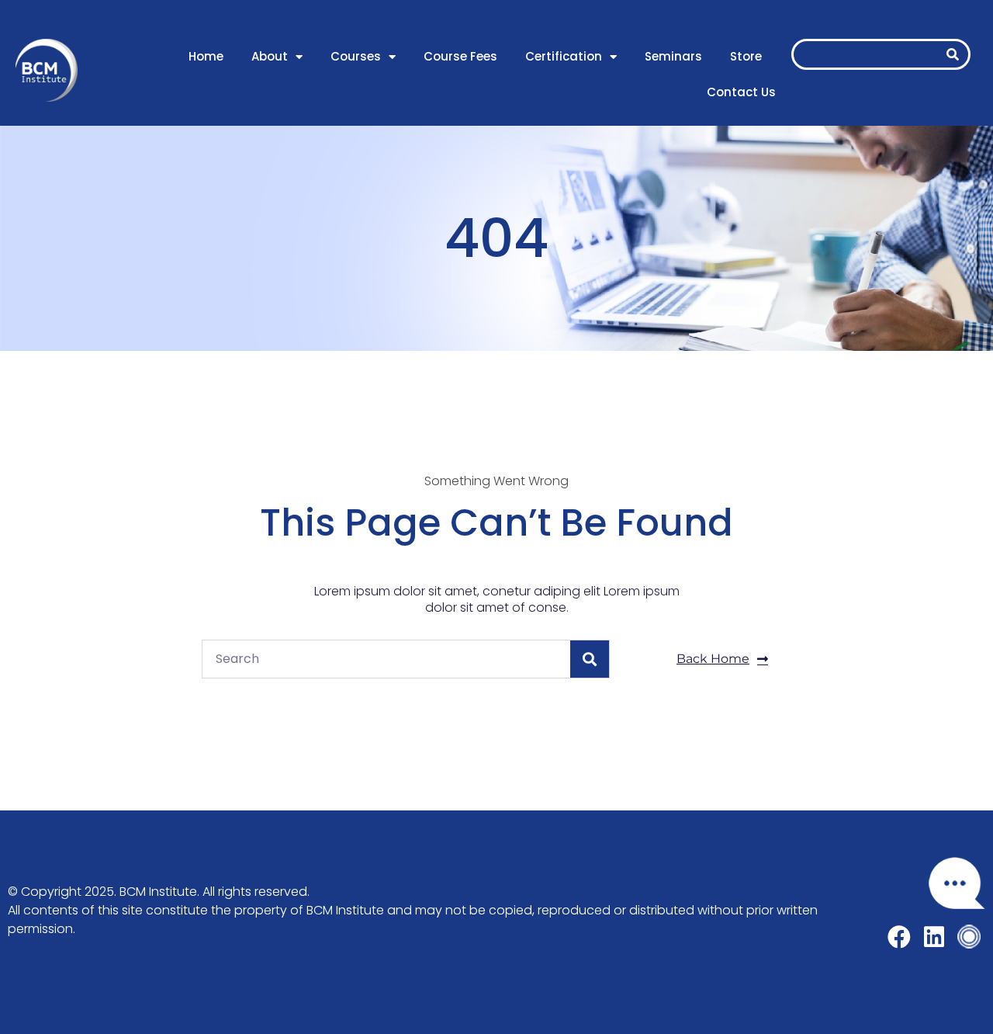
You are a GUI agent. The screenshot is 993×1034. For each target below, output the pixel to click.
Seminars (673, 56)
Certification (563, 56)
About (269, 56)
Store (746, 56)
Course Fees (460, 56)
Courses (355, 56)
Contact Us (741, 92)
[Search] (952, 54)
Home (206, 56)
